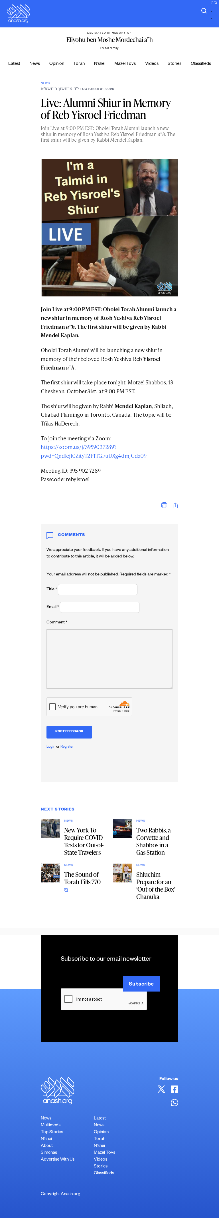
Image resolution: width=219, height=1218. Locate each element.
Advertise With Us (57, 1159)
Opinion (56, 64)
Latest (14, 64)
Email (52, 607)
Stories (174, 64)
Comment (56, 623)
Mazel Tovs (125, 64)
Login (50, 747)
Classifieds (201, 64)
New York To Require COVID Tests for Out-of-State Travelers (84, 841)
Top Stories (52, 1132)
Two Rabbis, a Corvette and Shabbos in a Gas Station (153, 841)
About (47, 1146)
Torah (79, 64)
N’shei (99, 64)
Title (51, 589)
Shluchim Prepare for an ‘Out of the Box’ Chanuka (155, 885)
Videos (152, 64)
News (34, 64)
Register (67, 747)
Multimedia (51, 1125)
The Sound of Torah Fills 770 (82, 878)
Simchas (49, 1153)
